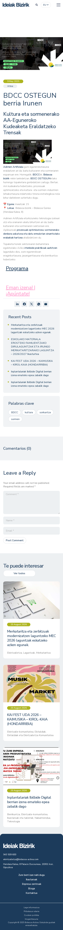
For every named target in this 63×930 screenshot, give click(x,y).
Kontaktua (31, 893)
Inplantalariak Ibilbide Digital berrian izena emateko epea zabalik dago (31, 373)
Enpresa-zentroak (31, 884)
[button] (36, 5)
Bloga (31, 888)
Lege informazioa (31, 907)
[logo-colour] (16, 5)
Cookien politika (31, 915)
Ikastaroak (31, 879)
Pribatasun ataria (31, 911)
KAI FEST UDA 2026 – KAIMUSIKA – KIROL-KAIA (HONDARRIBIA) (32, 362)
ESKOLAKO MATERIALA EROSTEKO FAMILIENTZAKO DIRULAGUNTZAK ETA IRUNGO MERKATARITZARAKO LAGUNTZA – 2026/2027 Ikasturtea (32, 346)
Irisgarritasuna (31, 919)
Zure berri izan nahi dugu (31, 875)
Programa (17, 268)
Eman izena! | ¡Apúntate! (20, 290)
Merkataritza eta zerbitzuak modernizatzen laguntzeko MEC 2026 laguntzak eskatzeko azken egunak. (32, 328)
